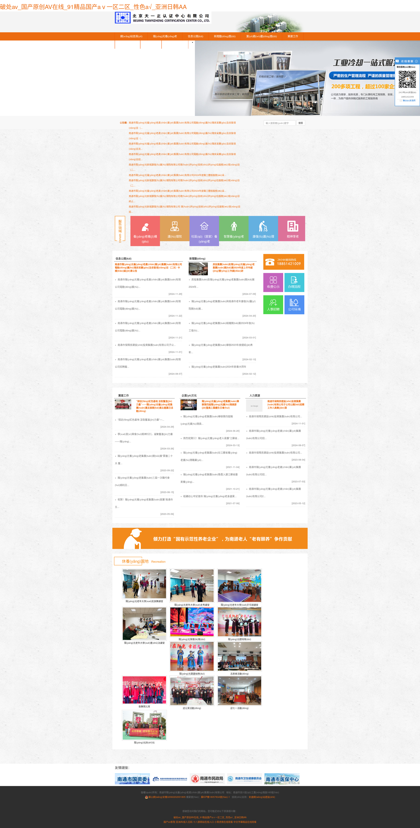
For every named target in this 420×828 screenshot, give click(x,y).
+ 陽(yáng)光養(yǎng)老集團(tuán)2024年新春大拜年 (217, 366)
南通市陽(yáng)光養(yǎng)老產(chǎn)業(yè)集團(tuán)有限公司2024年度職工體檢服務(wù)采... (177, 175)
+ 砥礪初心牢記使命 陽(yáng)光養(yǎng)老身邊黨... (208, 496)
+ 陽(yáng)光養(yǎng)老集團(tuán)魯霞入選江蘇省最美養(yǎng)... (209, 478)
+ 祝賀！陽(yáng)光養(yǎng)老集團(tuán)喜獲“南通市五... (144, 503)
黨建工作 (293, 36)
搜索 (300, 122)
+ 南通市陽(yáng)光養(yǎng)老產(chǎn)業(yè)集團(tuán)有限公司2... (273, 492)
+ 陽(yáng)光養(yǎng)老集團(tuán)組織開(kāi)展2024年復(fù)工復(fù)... (222, 326)
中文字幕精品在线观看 (244, 821)
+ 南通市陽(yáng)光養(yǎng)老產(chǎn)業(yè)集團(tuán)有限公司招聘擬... (148, 362)
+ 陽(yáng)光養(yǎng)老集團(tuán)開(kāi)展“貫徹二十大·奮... (144, 459)
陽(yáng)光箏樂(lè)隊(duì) (192, 639)
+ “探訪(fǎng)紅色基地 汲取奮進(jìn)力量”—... (139, 419)
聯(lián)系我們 (175, 44)
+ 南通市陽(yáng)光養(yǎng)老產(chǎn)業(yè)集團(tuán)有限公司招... (273, 434)
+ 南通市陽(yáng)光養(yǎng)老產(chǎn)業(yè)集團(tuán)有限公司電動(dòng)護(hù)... (148, 283)
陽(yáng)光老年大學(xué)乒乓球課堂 (239, 604)
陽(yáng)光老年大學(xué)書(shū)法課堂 (144, 642)
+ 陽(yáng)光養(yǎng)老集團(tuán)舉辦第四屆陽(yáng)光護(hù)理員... (206, 419)
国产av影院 (169, 821)
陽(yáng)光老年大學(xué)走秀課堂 (192, 604)
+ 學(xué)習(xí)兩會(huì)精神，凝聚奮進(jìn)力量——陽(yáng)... (144, 437)
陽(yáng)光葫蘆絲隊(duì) (192, 673)
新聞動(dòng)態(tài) (224, 36)
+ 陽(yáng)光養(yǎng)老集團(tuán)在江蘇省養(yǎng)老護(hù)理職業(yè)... (208, 456)
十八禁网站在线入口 (203, 821)
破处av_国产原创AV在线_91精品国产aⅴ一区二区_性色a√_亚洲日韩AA (93, 6)
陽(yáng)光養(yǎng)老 (165, 36)
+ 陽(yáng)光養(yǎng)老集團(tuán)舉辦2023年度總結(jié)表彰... (221, 348)
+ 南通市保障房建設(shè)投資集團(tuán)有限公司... (274, 416)
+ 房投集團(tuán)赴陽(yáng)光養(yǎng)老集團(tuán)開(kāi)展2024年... (221, 283)
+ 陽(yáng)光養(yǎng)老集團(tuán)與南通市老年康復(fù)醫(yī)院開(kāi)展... (222, 304)
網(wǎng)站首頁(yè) (131, 36)
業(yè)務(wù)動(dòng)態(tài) (261, 36)
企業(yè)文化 (127, 44)
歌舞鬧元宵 (144, 706)
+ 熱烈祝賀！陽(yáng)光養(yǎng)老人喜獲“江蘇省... (209, 438)
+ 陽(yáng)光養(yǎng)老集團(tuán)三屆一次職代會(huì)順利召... (142, 481)
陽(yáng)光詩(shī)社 (144, 742)
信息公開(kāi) (195, 36)
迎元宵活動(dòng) (192, 708)
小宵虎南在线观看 (223, 821)
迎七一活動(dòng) (239, 708)
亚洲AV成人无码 (184, 821)
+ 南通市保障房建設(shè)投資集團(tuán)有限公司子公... (145, 344)
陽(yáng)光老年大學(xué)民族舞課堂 (144, 601)
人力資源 (151, 44)
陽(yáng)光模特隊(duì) (239, 639)
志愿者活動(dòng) (239, 673)
